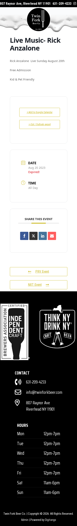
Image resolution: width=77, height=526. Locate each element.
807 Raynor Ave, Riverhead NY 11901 (25, 4)
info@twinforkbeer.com (44, 392)
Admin (24, 519)
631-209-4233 (62, 4)
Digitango (50, 519)
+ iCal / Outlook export (40, 124)
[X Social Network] (33, 236)
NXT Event (35, 285)
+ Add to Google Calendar (40, 112)
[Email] (52, 236)
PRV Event (42, 271)
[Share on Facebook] (24, 236)
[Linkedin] (43, 236)
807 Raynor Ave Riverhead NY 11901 (40, 406)
